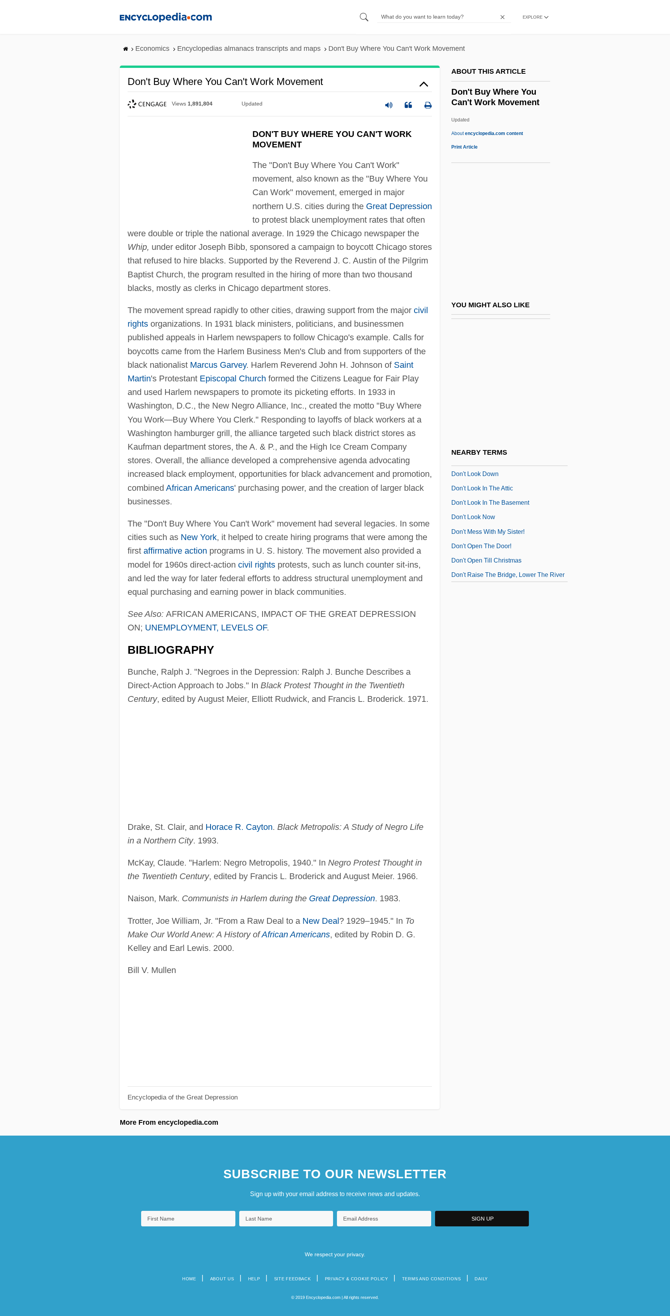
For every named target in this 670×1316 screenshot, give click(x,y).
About (487, 133)
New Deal (320, 921)
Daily (481, 1278)
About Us (222, 1278)
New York (199, 537)
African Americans (200, 488)
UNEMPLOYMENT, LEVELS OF (206, 627)
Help (254, 1278)
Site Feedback (292, 1278)
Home (189, 1278)
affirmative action (175, 551)
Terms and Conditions (431, 1278)
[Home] (166, 17)
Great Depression (399, 206)
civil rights (256, 565)
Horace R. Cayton (239, 827)
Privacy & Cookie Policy (356, 1278)
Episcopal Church (233, 378)
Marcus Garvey (218, 365)
